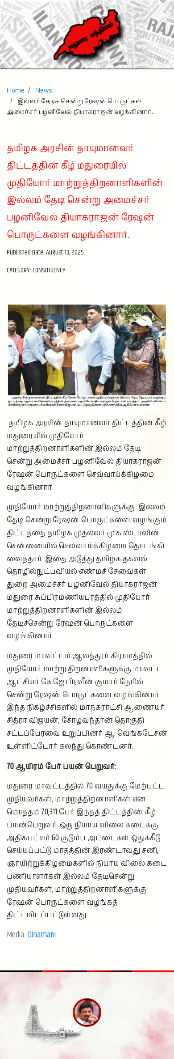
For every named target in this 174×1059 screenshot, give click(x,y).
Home (16, 90)
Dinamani (42, 934)
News (43, 90)
